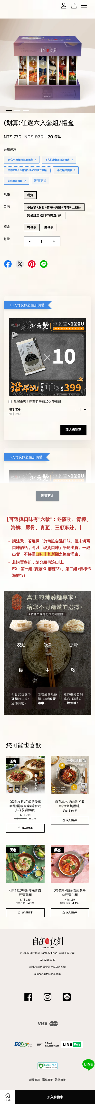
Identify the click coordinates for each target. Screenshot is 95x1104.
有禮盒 (32, 227)
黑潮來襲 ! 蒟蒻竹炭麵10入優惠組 (37, 401)
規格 (7, 194)
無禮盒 (49, 227)
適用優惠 (10, 149)
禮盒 (7, 227)
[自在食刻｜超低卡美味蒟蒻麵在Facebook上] (28, 1002)
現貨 (30, 195)
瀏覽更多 (40, 180)
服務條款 (34, 1079)
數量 (7, 239)
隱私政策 (47, 1079)
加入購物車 (73, 429)
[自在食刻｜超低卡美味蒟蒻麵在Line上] (67, 1002)
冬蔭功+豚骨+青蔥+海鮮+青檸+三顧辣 (54, 207)
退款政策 (60, 1079)
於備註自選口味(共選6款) (44, 215)
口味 (7, 206)
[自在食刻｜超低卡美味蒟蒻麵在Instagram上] (47, 1002)
